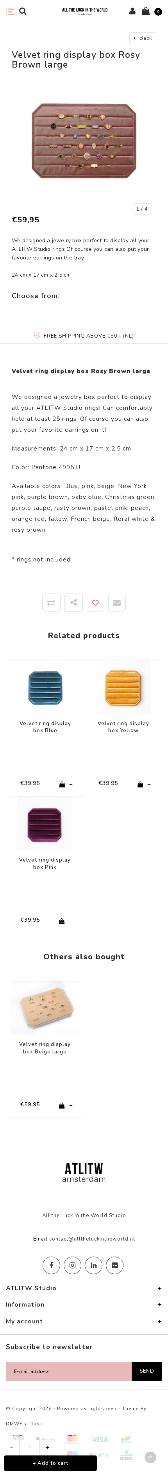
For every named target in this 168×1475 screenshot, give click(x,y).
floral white (131, 519)
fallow (57, 519)
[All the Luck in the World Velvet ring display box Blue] (45, 686)
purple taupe (31, 508)
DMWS (14, 1424)
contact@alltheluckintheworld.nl (92, 1239)
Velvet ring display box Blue (45, 727)
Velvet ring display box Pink (45, 863)
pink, (88, 486)
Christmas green (129, 497)
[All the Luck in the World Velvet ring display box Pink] (45, 823)
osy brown (30, 530)
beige (105, 486)
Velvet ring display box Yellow (123, 727)
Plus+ (36, 1424)
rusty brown (72, 508)
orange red (28, 519)
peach (140, 508)
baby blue (86, 497)
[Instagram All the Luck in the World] (72, 1265)
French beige (90, 519)
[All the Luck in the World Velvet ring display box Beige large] (45, 1007)
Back (145, 38)
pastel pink (110, 508)
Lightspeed (102, 1408)
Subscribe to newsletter (49, 1347)
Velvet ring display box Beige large (45, 1048)
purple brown (47, 497)
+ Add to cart (50, 1463)
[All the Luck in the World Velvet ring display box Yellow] (123, 686)
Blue (71, 486)
